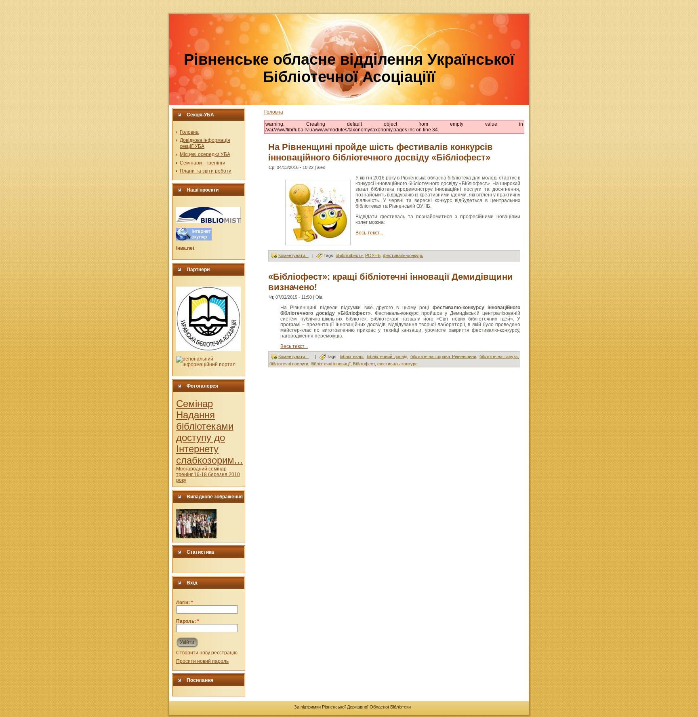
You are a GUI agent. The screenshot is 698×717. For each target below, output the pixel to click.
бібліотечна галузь (498, 356)
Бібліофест (364, 363)
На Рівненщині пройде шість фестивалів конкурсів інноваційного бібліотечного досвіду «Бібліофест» (380, 152)
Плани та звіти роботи (205, 171)
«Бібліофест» (349, 255)
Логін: (184, 602)
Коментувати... (293, 255)
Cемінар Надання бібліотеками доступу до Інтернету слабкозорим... (209, 432)
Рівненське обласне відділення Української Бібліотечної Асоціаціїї (349, 68)
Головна (189, 132)
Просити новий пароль (202, 661)
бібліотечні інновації (331, 363)
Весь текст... (369, 233)
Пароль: (187, 621)
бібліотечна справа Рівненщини (443, 356)
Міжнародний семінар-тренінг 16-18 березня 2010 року (208, 474)
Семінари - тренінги (202, 163)
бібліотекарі (351, 356)
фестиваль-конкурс (403, 255)
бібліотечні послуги (288, 363)
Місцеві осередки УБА (205, 154)
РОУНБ (373, 255)
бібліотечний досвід (387, 356)
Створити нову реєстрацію (207, 653)
